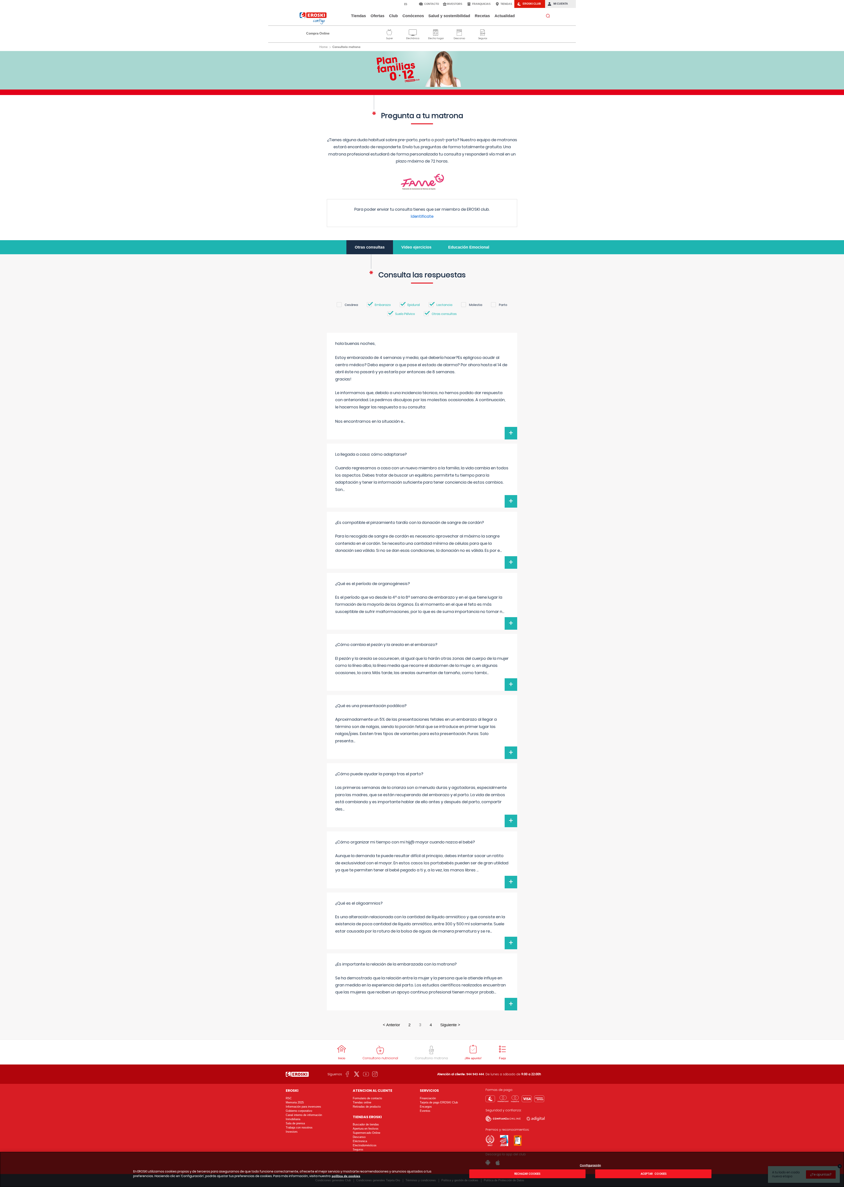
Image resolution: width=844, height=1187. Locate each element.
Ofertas (377, 16)
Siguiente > (450, 1025)
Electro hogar (436, 32)
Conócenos (413, 16)
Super (389, 32)
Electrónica (413, 32)
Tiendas (358, 16)
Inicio (341, 1058)
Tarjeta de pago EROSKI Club (439, 1102)
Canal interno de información (304, 1115)
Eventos (425, 1110)
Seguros (482, 32)
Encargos (426, 1106)
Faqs (502, 1058)
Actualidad (505, 16)
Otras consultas (370, 247)
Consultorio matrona (431, 1058)
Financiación (428, 1098)
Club (393, 16)
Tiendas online (362, 1102)
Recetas (482, 16)
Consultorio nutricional (380, 1058)
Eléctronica (360, 1141)
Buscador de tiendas (366, 1124)
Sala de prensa (295, 1123)
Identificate (422, 216)
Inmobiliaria (293, 1119)
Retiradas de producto (367, 1106)
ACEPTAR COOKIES (653, 1174)
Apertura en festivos (365, 1128)
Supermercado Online (366, 1132)
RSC (289, 1098)
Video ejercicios (416, 247)
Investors (292, 1131)
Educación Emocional (468, 247)
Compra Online (317, 33)
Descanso (459, 32)
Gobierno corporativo (299, 1110)
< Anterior (391, 1025)
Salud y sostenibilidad (449, 16)
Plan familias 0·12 (422, 69)
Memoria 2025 (295, 1102)
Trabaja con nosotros (299, 1127)
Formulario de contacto (367, 1098)
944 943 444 (475, 1074)
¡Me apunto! (473, 1058)
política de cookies (346, 1176)
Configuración (590, 1165)
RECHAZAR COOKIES (527, 1174)
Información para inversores (303, 1106)
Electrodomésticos (365, 1145)
